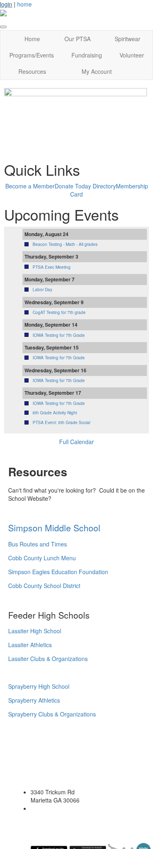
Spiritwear (127, 39)
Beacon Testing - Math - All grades (65, 244)
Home (32, 39)
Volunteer (132, 55)
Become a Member (30, 186)
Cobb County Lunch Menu (42, 558)
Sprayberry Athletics (35, 700)
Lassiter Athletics (30, 645)
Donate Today (73, 186)
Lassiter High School (34, 631)
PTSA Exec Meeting (52, 267)
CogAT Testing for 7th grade (59, 312)
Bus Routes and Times (37, 544)
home (24, 4)
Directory (104, 186)
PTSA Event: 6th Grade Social (61, 422)
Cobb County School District (44, 585)
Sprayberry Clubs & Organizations (52, 714)
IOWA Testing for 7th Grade (59, 335)
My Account (97, 71)
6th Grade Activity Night (55, 413)
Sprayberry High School (38, 686)
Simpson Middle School (54, 528)
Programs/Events (31, 55)
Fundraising (86, 55)
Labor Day (42, 289)
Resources (32, 71)
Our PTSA (77, 39)
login (6, 4)
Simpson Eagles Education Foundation (58, 572)
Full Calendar (76, 442)
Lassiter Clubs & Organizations (48, 658)
